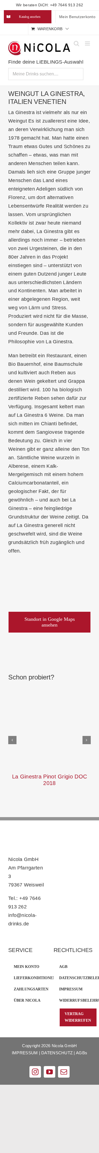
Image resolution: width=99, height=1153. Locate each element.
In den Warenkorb (51, 722)
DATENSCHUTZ (57, 1052)
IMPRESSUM (25, 1052)
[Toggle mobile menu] (88, 43)
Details (51, 731)
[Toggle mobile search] (76, 43)
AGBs (81, 1052)
